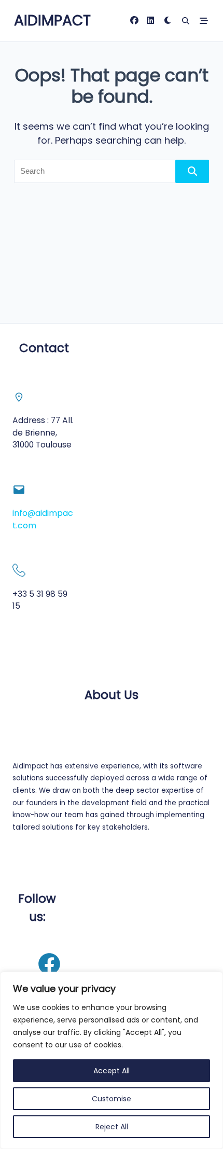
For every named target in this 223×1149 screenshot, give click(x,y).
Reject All (111, 1127)
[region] (111, 1060)
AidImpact (52, 20)
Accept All (111, 1071)
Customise (111, 1099)
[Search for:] (111, 171)
